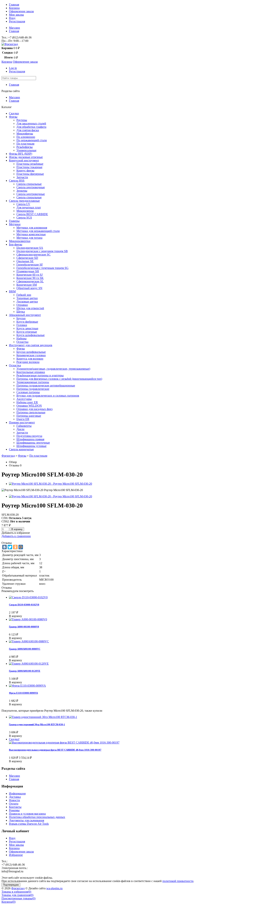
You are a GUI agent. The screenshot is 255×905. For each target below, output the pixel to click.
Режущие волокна (27, 362)
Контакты (15, 807)
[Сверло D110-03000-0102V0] (28, 597)
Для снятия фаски (27, 130)
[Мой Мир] (20, 547)
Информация (17, 793)
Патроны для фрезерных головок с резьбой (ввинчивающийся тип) (59, 378)
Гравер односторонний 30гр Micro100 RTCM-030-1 (37, 724)
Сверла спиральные (29, 184)
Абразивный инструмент (25, 315)
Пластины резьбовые (29, 163)
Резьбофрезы (24, 147)
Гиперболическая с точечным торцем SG (42, 268)
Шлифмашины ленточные (33, 442)
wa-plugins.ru (54, 888)
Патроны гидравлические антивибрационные (45, 385)
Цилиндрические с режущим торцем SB (42, 251)
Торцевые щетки (27, 298)
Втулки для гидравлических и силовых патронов (47, 395)
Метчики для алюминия (31, 227)
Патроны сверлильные (30, 412)
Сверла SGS (24, 217)
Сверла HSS (16, 180)
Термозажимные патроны (32, 382)
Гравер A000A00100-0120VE (24, 670)
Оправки (22, 304)
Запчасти (22, 177)
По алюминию (25, 136)
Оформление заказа (21, 11)
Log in (13, 68)
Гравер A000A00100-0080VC (24, 648)
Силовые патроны (28, 392)
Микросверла (25, 210)
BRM (12, 291)
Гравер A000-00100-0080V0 (24, 626)
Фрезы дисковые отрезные (26, 157)
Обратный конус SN (29, 288)
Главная (14, 4)
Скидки (14, 113)
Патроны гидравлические (32, 388)
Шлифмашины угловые (31, 446)
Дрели (20, 429)
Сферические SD (27, 257)
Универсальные (26, 150)
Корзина (14, 8)
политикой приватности (177, 881)
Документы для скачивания (26, 820)
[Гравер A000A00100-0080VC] (29, 641)
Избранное (16, 854)
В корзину (17, 529)
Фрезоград (8, 455)
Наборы (21, 338)
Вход (12, 18)
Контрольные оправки (30, 372)
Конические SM (26, 284)
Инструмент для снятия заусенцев (30, 345)
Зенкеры (21, 190)
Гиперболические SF (29, 264)
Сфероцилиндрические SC (33, 254)
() (16, 891)
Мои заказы (16, 14)
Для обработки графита (31, 126)
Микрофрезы (24, 133)
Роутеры (21, 120)
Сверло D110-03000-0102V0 (24, 604)
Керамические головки (31, 355)
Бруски (21, 318)
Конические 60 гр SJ (29, 274)
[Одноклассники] (15, 547)
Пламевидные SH (27, 271)
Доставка (15, 796)
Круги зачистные (27, 328)
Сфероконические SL (30, 281)
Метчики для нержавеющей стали (38, 231)
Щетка (20, 311)
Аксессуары (24, 399)
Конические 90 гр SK (30, 278)
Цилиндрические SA (29, 247)
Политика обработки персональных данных (37, 817)
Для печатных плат (28, 207)
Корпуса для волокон (29, 358)
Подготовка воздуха (29, 435)
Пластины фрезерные (30, 173)
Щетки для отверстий (30, 308)
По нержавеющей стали (31, 140)
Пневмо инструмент (22, 422)
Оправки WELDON (29, 405)
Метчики (15, 224)
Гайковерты (24, 425)
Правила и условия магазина (27, 813)
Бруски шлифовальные (31, 351)
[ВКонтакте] (4, 547)
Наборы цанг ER (27, 402)
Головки (21, 325)
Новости (14, 800)
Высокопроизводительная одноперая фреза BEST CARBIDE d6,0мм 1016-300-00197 (55, 749)
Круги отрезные (26, 331)
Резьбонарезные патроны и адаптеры (40, 375)
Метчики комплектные (31, 234)
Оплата (13, 803)
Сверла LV (23, 204)
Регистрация (17, 21)
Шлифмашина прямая (30, 439)
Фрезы (13, 116)
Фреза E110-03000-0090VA (23, 692)
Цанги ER (22, 419)
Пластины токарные (29, 167)
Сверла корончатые (21, 449)
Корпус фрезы (25, 170)
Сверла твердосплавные (24, 200)
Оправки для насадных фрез (34, 409)
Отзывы (14, 465)
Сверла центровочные (30, 187)
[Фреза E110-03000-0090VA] (27, 685)
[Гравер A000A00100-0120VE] (29, 663)
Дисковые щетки (27, 301)
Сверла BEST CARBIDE (32, 214)
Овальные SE (25, 261)
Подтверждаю (11, 884)
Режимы (14, 810)
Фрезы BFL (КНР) (20, 153)
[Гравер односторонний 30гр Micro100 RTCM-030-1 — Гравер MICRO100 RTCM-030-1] (43, 717)
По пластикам (25, 143)
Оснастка (22, 341)
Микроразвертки (19, 241)
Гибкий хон (23, 294)
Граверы (14, 220)
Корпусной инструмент (24, 160)
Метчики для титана (29, 237)
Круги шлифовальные (30, 335)
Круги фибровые (27, 321)
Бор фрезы (15, 244)
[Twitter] (10, 547)
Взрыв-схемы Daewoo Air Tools (29, 823)
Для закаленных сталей (31, 123)
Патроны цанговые (28, 415)
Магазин (14, 27)
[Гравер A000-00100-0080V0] (28, 619)
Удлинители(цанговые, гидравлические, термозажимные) (53, 368)
